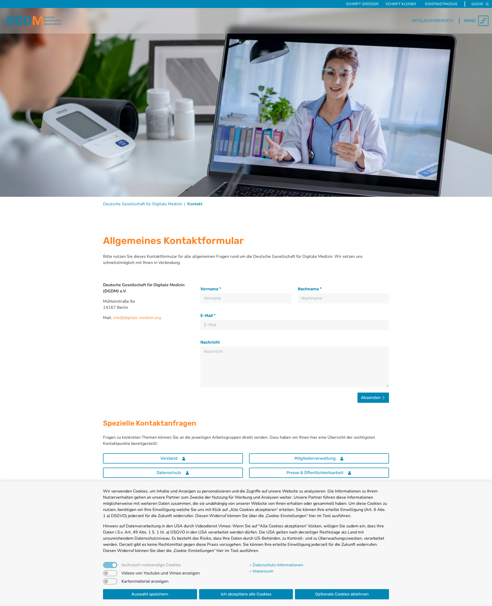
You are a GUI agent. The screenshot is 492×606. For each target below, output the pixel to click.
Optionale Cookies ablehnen (342, 594)
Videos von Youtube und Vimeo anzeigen (160, 573)
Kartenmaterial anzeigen (145, 581)
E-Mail (208, 315)
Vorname (210, 288)
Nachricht (210, 342)
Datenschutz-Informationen (277, 565)
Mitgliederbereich (432, 21)
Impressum (262, 571)
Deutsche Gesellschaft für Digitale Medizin (142, 204)
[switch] (110, 573)
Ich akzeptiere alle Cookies (246, 594)
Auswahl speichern (149, 594)
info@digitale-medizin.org (137, 318)
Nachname (310, 288)
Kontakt (194, 204)
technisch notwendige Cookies (151, 565)
